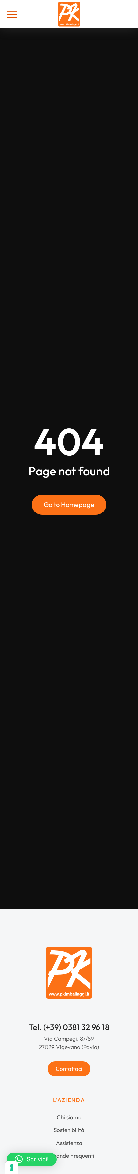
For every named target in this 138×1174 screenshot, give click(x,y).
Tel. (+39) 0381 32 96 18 (69, 1027)
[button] (32, 1159)
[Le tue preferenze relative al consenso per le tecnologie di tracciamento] (11, 1167)
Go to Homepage (69, 504)
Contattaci (69, 1068)
